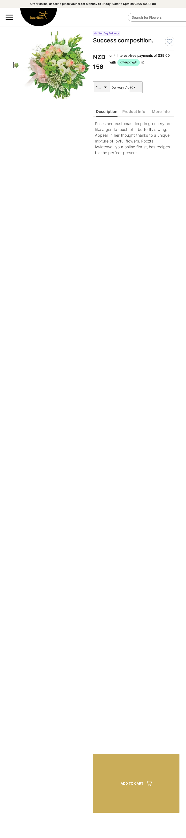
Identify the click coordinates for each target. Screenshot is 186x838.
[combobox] (120, 87)
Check (130, 87)
